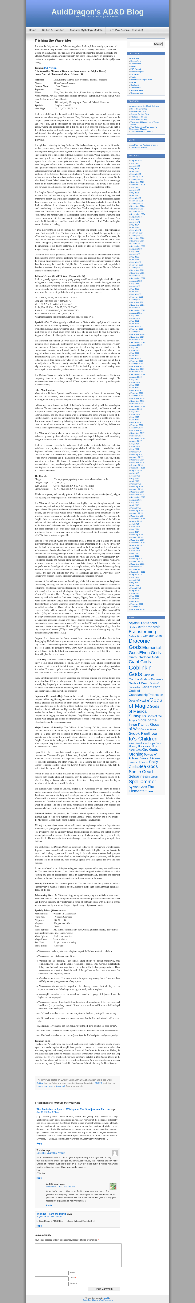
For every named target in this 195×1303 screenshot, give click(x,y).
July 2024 (134, 219)
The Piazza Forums (138, 147)
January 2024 (136, 235)
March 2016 (135, 484)
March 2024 (135, 230)
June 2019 (135, 382)
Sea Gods (148, 766)
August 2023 (136, 249)
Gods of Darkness (151, 679)
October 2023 (136, 243)
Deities (40, 1083)
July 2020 (134, 348)
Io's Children (143, 739)
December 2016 (137, 460)
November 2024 (137, 209)
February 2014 (136, 535)
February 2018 (136, 425)
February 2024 (136, 233)
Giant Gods (140, 661)
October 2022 (136, 275)
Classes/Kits (135, 64)
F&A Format (135, 69)
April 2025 (134, 195)
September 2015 (137, 497)
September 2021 (137, 310)
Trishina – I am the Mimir (51, 1213)
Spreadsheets (136, 90)
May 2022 (134, 289)
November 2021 (137, 305)
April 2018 (134, 420)
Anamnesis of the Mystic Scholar (144, 106)
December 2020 (137, 334)
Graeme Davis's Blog (139, 114)
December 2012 (137, 564)
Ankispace (134, 58)
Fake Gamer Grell (138, 111)
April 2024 (134, 227)
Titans (149, 791)
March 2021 (135, 326)
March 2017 (135, 452)
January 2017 (136, 457)
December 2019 (137, 366)
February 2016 (136, 486)
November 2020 (137, 337)
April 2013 (134, 556)
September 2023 (137, 246)
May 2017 (134, 449)
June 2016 (135, 476)
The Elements (141, 789)
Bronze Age (135, 61)
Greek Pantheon (143, 733)
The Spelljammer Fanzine (141, 132)
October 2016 (136, 465)
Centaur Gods (152, 635)
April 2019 (134, 388)
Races (133, 82)
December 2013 (137, 540)
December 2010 (137, 609)
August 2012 (136, 575)
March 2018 (135, 422)
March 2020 (135, 358)
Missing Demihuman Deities (144, 746)
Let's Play (134, 74)
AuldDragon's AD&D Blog (97, 12)
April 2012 (134, 585)
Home (32, 29)
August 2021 (136, 313)
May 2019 (134, 385)
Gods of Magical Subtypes (144, 711)
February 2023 (136, 265)
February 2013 (136, 559)
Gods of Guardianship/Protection (146, 693)
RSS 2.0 (98, 1083)
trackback (61, 1086)
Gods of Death (139, 683)
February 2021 (136, 329)
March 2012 (135, 588)
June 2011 (135, 593)
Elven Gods (150, 652)
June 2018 (135, 414)
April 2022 (134, 292)
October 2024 (136, 211)
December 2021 (137, 302)
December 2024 (137, 206)
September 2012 (137, 572)
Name (73, 1272)
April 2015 (134, 505)
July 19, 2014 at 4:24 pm (48, 1112)
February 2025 (136, 201)
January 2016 (136, 489)
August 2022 (136, 281)
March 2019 (135, 390)
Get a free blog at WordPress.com (98, 1300)
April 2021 (134, 324)
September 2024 (137, 214)
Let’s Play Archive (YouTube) (126, 29)
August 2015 (136, 500)
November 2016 (137, 462)
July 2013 (134, 548)
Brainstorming (142, 631)
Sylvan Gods (138, 787)
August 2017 (136, 441)
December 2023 (137, 238)
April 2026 (134, 171)
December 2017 (137, 430)
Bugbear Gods (135, 636)
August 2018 (136, 409)
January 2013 (136, 561)
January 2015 (136, 513)
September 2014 (137, 518)
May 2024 (134, 225)
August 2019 (136, 377)
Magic (133, 77)
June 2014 (135, 527)
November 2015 (137, 494)
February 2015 (136, 510)
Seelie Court (141, 771)
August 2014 (136, 521)
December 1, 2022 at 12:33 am (60, 1186)
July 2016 (134, 473)
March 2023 (135, 262)
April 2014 (134, 532)
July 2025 (134, 187)
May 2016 (134, 478)
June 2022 (135, 286)
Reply (39, 1143)
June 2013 (135, 551)
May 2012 (134, 583)
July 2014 (134, 524)
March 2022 (135, 294)
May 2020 (134, 353)
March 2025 (135, 198)
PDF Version (50, 68)
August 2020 (136, 345)
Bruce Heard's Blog (138, 109)
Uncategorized (136, 93)
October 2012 (136, 569)
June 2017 (135, 446)
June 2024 (135, 222)
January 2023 (136, 267)
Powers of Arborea (150, 758)
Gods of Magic (145, 703)
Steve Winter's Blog (139, 119)
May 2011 (134, 596)
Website (73, 1283)
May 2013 (134, 553)
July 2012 (134, 577)
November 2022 (137, 273)
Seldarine (137, 776)
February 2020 (136, 361)
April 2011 (134, 599)
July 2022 (134, 283)
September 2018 (137, 406)
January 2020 (136, 364)
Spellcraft (134, 85)
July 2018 (134, 412)
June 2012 (135, 580)
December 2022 (137, 270)
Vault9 (106, 1298)
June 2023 (135, 254)
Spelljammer (135, 88)
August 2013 (136, 545)
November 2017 (137, 433)
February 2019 (136, 393)
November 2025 (137, 182)
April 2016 (134, 481)
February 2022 (136, 297)
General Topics (137, 72)
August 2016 (136, 470)
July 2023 (134, 251)
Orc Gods (150, 750)
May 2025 (134, 193)
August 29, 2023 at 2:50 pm (49, 1216)
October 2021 (136, 308)
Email (73, 1278)
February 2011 (136, 604)
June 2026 (135, 166)
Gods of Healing (139, 700)
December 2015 (137, 492)
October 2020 (136, 340)
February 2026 (136, 177)
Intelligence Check (138, 117)
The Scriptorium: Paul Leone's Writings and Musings (143, 128)
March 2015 (135, 508)
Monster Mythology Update (86, 29)
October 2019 (136, 372)
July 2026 (134, 163)
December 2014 (137, 516)
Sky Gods (151, 776)
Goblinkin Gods (140, 670)
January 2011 (136, 607)
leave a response (45, 1086)
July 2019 (134, 380)
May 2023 (134, 257)
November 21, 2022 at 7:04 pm (51, 1153)
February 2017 (136, 454)
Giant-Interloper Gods (144, 657)
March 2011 (135, 601)
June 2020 (135, 350)
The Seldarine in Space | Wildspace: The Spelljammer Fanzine (73, 1109)
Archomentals (149, 627)
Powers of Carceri (138, 762)
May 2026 (134, 169)
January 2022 (136, 300)
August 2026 (136, 161)
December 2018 (137, 398)
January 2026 (136, 179)
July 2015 (134, 502)
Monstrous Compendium (141, 80)
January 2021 (136, 332)
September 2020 (137, 342)
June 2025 (135, 190)
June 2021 (135, 318)
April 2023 (134, 259)
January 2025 (136, 203)
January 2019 (136, 396)
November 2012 (137, 567)
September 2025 (137, 185)
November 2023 (137, 241)
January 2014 (136, 537)
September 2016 (137, 468)
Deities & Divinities (53, 29)
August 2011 (135, 591)
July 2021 (134, 316)
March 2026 (135, 174)
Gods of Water (149, 729)
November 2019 (137, 369)
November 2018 (137, 401)
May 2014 (134, 529)
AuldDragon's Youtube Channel (144, 145)
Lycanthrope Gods (151, 743)
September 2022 (137, 278)
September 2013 (137, 543)
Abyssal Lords (139, 623)
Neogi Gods (135, 749)
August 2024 (136, 217)
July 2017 (134, 444)
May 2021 (134, 321)
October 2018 (136, 404)
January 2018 (136, 428)
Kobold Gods (135, 743)
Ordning (136, 754)
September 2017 (137, 438)
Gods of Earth (151, 687)
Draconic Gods (139, 644)
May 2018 (134, 417)
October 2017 (136, 436)
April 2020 (134, 356)
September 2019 (137, 374)
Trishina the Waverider (53, 40)
